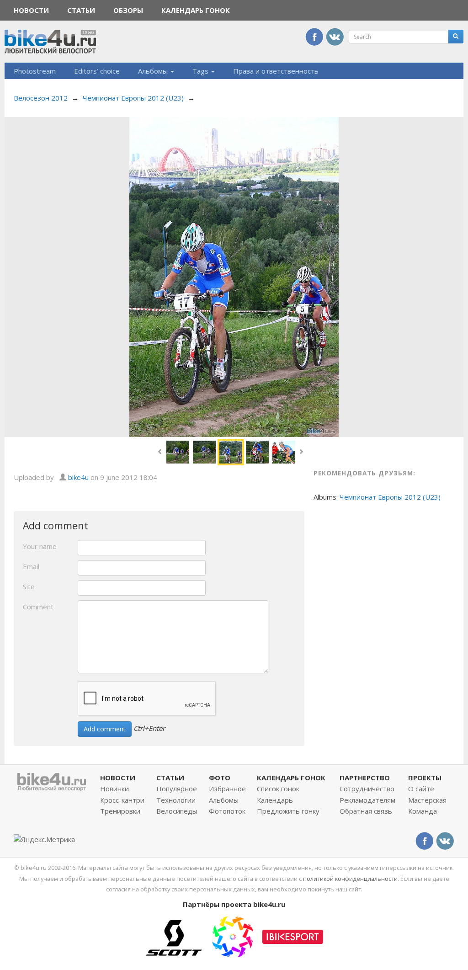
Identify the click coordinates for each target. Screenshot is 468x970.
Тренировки (120, 810)
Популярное (176, 788)
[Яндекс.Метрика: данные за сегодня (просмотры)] (44, 839)
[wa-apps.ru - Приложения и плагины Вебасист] (232, 935)
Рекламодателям (367, 800)
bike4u (78, 477)
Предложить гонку (288, 810)
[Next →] (234, 276)
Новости (31, 10)
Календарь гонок (195, 10)
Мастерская (427, 800)
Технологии (176, 800)
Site (29, 586)
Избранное (227, 788)
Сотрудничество (367, 788)
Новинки (114, 788)
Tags (201, 70)
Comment (38, 606)
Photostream (35, 70)
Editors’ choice (97, 70)
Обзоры (128, 10)
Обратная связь (366, 810)
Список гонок (278, 788)
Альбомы (154, 70)
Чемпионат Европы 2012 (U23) (133, 97)
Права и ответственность (276, 70)
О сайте (421, 788)
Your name (40, 546)
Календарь (275, 800)
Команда (422, 810)
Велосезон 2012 (41, 97)
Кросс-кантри (122, 800)
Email (31, 566)
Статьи (81, 10)
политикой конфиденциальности (350, 878)
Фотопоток (227, 810)
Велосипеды (176, 810)
